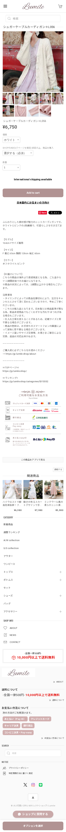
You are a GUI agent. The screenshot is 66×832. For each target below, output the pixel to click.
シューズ (8, 595)
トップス (8, 572)
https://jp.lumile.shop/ (15, 371)
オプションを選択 (33, 825)
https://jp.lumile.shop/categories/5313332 (25, 381)
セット (7, 587)
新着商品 (8, 524)
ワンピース (9, 564)
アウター (8, 556)
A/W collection (12, 540)
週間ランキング (12, 532)
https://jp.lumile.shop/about (21, 354)
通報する (58, 469)
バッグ (7, 603)
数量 (5, 162)
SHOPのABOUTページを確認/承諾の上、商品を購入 (28, 148)
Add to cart (33, 192)
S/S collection (11, 548)
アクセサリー (10, 611)
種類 (5, 135)
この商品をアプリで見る (33, 460)
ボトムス (8, 580)
